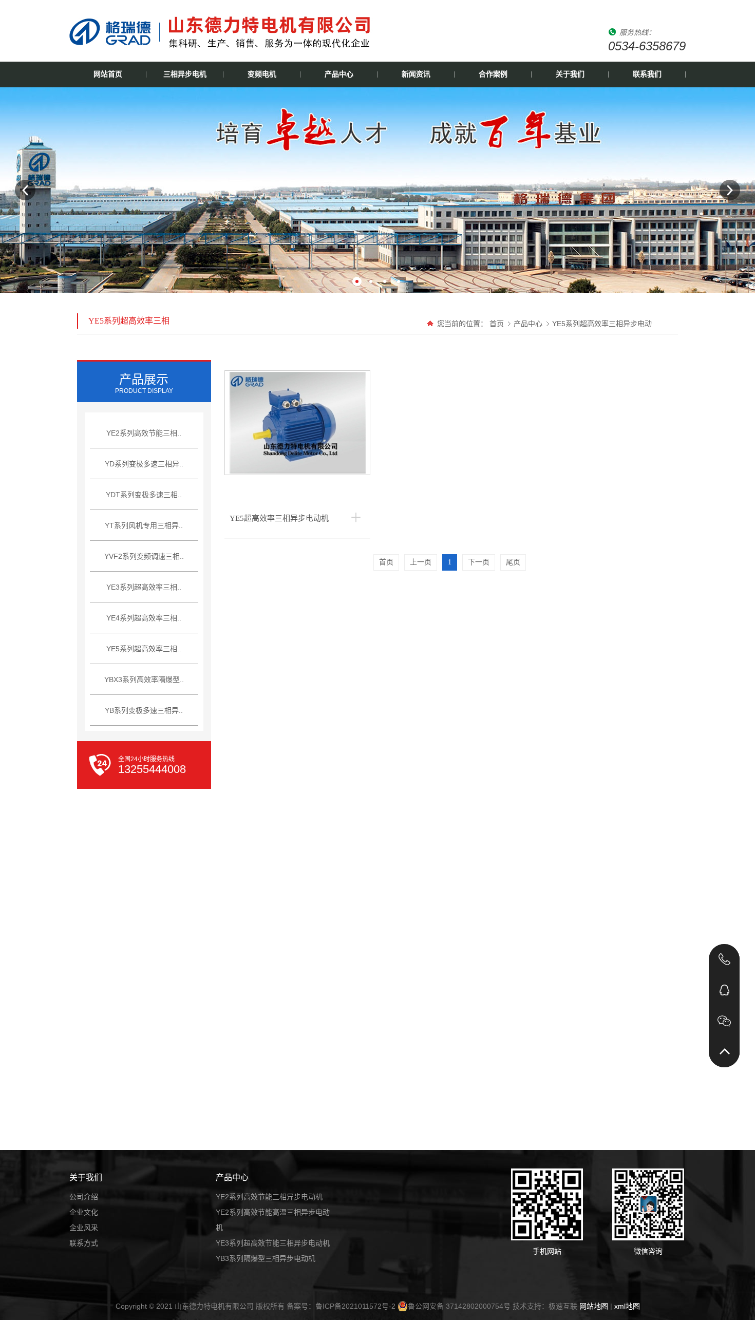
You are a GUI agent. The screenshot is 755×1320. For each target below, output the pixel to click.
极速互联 (563, 1306)
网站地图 (593, 1306)
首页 (496, 323)
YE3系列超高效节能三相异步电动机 (273, 1243)
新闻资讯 (416, 74)
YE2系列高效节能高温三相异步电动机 (273, 1220)
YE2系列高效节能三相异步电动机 (269, 1197)
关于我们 (570, 74)
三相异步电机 (184, 74)
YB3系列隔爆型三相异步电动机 (265, 1258)
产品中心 (339, 74)
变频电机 (262, 74)
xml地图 (627, 1306)
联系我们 (647, 74)
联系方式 (83, 1243)
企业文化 (83, 1212)
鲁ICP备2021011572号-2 (355, 1306)
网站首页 (107, 74)
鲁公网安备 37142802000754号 (459, 1306)
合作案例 (493, 74)
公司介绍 (83, 1197)
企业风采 (83, 1227)
